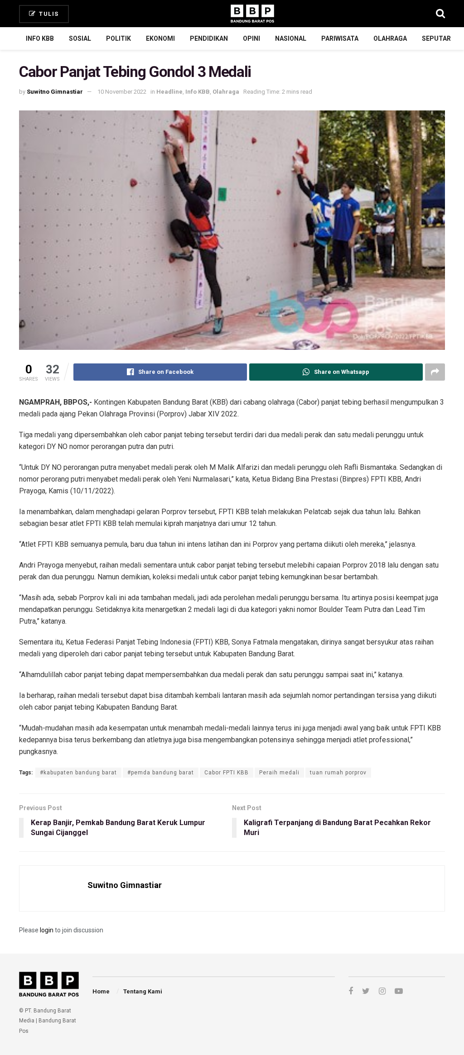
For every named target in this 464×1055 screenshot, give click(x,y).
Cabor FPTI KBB (226, 772)
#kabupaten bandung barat (78, 772)
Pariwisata (339, 38)
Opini (251, 38)
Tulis (48, 13)
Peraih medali (279, 772)
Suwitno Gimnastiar (55, 91)
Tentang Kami (142, 991)
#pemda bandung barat (160, 772)
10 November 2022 (121, 91)
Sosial (80, 38)
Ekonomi (160, 38)
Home (101, 991)
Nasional (290, 38)
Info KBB (40, 38)
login (46, 930)
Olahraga (390, 38)
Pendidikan (209, 38)
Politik (118, 38)
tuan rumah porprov (338, 772)
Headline (169, 91)
